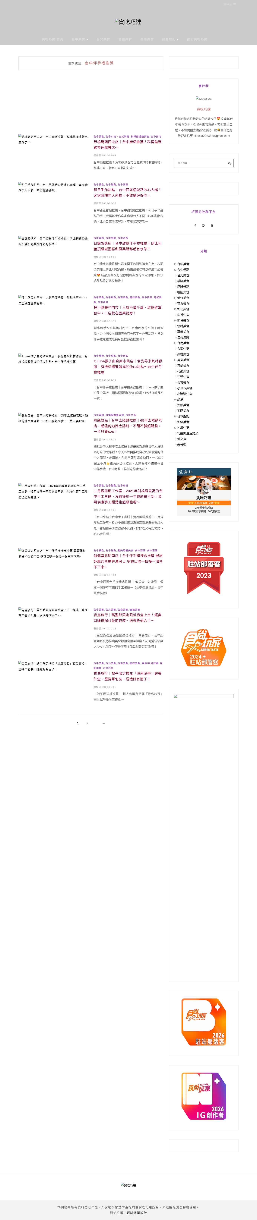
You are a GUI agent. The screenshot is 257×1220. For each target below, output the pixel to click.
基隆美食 (147, 39)
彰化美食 (183, 309)
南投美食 (183, 320)
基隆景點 (183, 286)
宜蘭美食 (183, 365)
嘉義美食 (183, 331)
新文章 (181, 439)
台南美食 (125, 39)
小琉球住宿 (184, 393)
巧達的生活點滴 (187, 433)
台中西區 (123, 184)
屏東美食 (183, 360)
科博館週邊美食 (140, 136)
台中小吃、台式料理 (117, 136)
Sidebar (227, 4)
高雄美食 (135, 297)
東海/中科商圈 (150, 663)
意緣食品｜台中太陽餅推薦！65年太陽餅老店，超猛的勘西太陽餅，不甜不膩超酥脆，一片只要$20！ (128, 426)
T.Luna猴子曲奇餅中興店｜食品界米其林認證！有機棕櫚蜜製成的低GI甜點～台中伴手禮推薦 (128, 366)
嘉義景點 (183, 337)
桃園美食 (183, 292)
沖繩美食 (183, 422)
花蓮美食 (183, 371)
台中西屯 (156, 136)
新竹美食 (183, 298)
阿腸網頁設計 (137, 1213)
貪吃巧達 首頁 (52, 39)
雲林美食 (183, 326)
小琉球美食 (184, 388)
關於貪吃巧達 (197, 39)
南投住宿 (183, 314)
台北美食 (103, 39)
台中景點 (183, 269)
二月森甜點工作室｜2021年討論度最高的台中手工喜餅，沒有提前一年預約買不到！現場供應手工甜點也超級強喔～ (128, 496)
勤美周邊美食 (126, 550)
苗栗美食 (183, 303)
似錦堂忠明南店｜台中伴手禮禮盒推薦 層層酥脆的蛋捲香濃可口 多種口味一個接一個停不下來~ (128, 561)
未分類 (181, 444)
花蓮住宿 (183, 377)
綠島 (180, 399)
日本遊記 (183, 416)
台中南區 (152, 550)
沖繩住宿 (183, 427)
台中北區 (131, 415)
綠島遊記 (169, 39)
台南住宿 (183, 348)
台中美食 (78, 39)
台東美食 (183, 382)
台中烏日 (123, 485)
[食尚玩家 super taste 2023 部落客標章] (204, 568)
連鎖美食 (183, 405)
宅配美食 (183, 410)
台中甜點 (111, 184)
